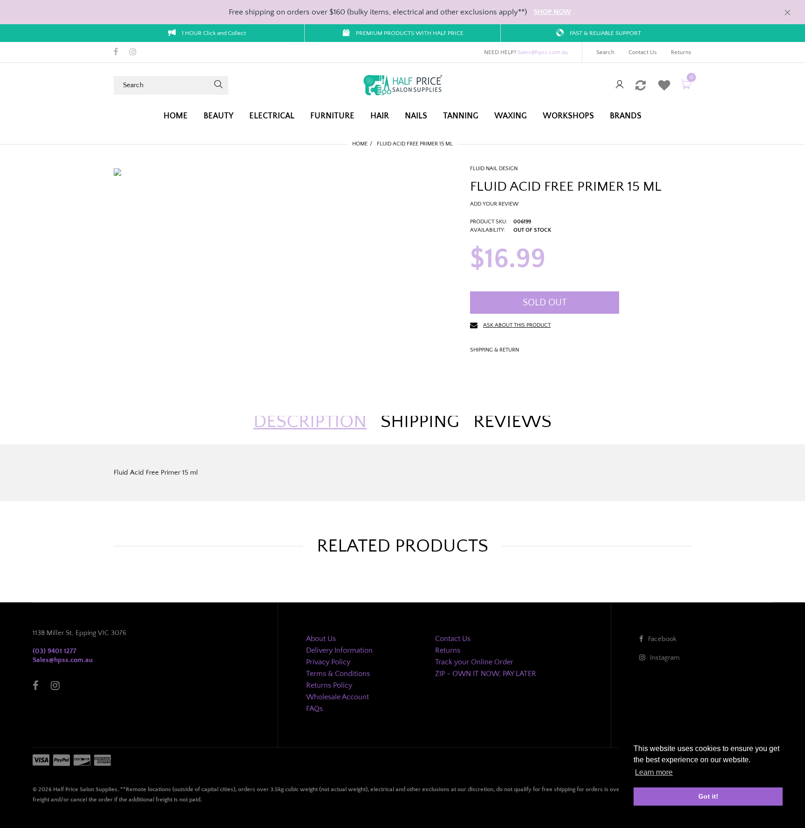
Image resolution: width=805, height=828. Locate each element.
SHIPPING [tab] (420, 421)
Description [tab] (310, 421)
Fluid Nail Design (494, 169)
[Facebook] (116, 52)
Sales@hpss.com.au (543, 52)
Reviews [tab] (512, 421)
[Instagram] (133, 52)
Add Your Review (494, 204)
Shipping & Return (494, 350)
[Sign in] (619, 85)
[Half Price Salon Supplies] (402, 85)
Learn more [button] (654, 772)
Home (360, 144)
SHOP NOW (552, 12)
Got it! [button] (708, 796)
